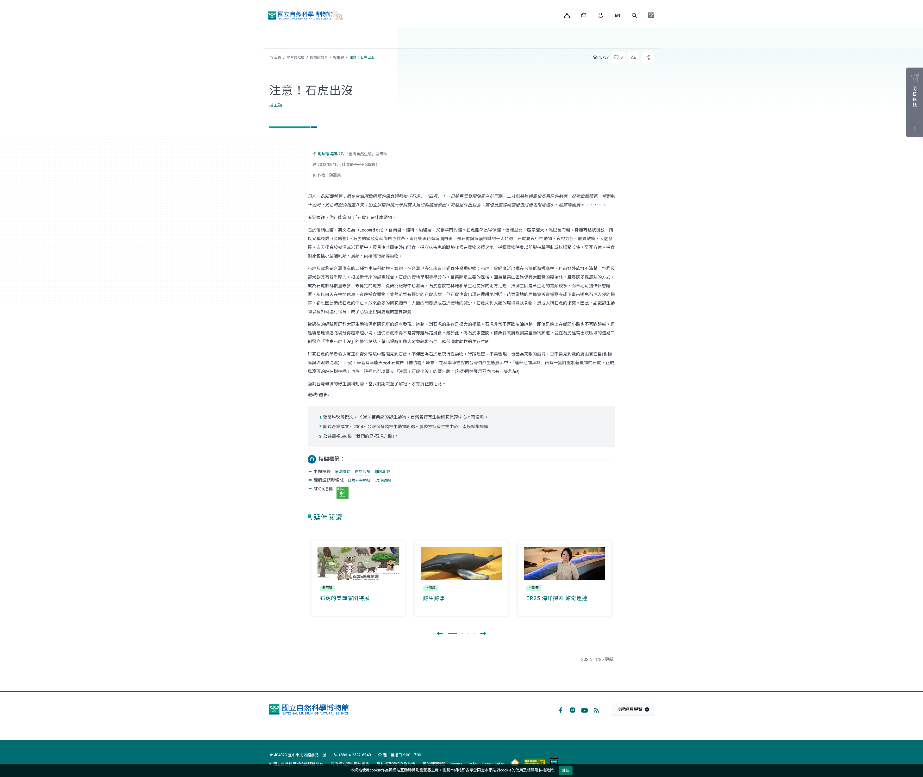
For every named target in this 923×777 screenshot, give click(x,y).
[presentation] (440, 634)
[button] (634, 15)
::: (557, 15)
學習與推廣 (296, 57)
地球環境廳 (327, 154)
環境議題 (383, 480)
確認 (565, 770)
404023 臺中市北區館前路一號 (299, 755)
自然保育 (362, 472)
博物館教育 (319, 57)
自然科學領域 (359, 480)
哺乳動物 (382, 472)
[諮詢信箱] (584, 15)
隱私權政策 (544, 770)
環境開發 (342, 472)
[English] (617, 15)
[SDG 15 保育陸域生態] (342, 493)
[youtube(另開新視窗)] (584, 709)
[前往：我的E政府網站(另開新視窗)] (554, 762)
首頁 (277, 57)
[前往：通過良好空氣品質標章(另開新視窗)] (515, 762)
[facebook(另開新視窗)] (560, 709)
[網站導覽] (567, 15)
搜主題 (338, 57)
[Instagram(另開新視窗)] (572, 709)
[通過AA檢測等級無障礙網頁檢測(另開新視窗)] (534, 762)
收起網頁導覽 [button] (629, 709)
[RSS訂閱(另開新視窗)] (596, 709)
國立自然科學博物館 (303, 15)
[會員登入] (600, 15)
